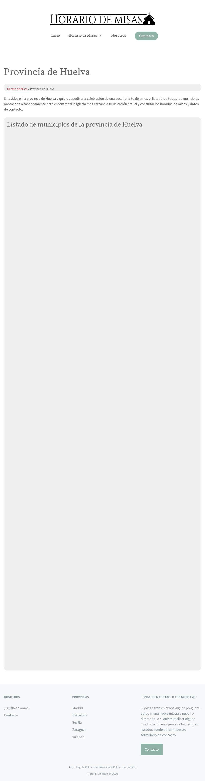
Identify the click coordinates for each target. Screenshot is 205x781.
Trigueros (14, 617)
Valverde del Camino (23, 626)
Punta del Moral (19, 561)
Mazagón (14, 467)
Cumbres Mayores (20, 297)
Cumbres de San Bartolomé (28, 288)
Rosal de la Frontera (22, 589)
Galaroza (14, 344)
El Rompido (15, 326)
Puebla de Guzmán (21, 551)
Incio (55, 35)
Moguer (12, 476)
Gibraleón (14, 354)
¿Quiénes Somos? (17, 708)
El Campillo (15, 307)
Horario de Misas (83, 35)
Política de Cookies (125, 767)
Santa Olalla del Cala (23, 607)
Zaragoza (79, 729)
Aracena (13, 175)
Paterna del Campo (21, 523)
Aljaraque (14, 138)
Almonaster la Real (21, 147)
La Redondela (17, 429)
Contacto (146, 36)
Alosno (12, 166)
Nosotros (118, 35)
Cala (10, 232)
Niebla (12, 504)
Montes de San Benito (24, 485)
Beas (11, 203)
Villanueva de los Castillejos (28, 645)
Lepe (11, 448)
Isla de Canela (18, 401)
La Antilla (14, 410)
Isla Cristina (16, 391)
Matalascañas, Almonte (25, 457)
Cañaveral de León (21, 250)
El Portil (13, 316)
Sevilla (77, 722)
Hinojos (13, 373)
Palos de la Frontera (22, 514)
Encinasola (15, 335)
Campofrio (15, 241)
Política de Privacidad (98, 767)
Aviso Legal (76, 767)
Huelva (12, 382)
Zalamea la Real (19, 654)
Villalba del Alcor (20, 636)
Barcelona (79, 715)
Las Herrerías (17, 438)
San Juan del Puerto (22, 598)
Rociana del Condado (23, 579)
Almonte (13, 157)
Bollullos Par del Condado (27, 213)
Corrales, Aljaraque (21, 269)
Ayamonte (15, 194)
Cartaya (13, 260)
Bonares (13, 222)
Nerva (11, 495)
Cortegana (15, 279)
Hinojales (14, 363)
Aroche (12, 185)
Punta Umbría (17, 570)
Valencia (78, 736)
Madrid (77, 708)
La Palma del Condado (24, 420)
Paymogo (14, 532)
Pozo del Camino (20, 542)
